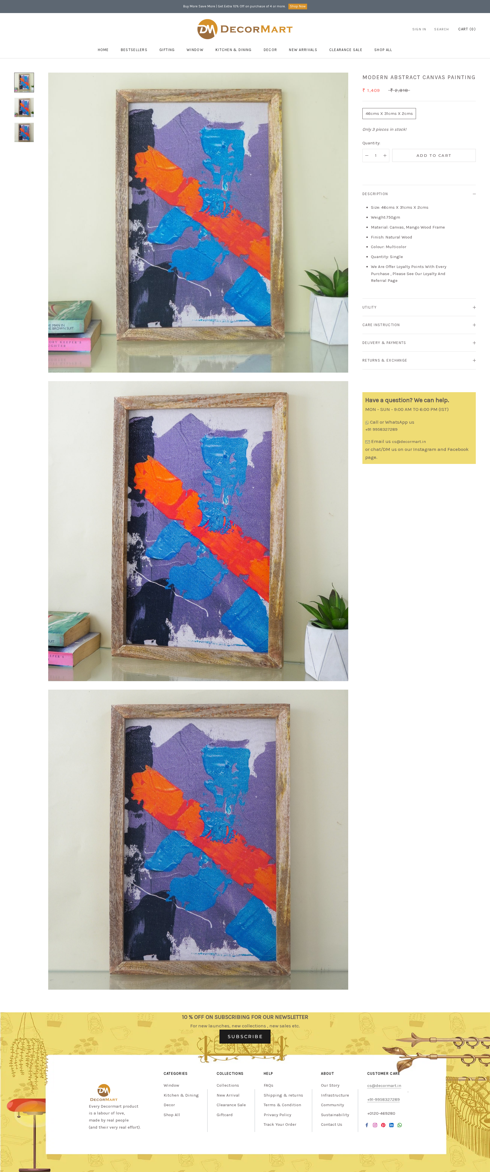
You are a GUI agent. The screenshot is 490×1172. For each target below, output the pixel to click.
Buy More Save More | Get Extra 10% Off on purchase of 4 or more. (234, 6)
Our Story (330, 1085)
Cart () (467, 29)
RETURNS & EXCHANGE (384, 360)
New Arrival (228, 1095)
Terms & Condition (282, 1104)
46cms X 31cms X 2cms (389, 113)
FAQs (268, 1085)
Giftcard (225, 1114)
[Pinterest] (383, 1125)
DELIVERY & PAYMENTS (384, 343)
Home (103, 50)
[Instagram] (375, 1125)
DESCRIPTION (375, 194)
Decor (270, 50)
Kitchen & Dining (234, 50)
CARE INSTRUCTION (381, 325)
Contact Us (331, 1124)
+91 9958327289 (381, 429)
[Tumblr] (400, 1125)
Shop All (172, 1114)
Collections (228, 1085)
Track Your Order (280, 1124)
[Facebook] (367, 1125)
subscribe (245, 1036)
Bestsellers (134, 50)
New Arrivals (303, 50)
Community (332, 1104)
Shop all (383, 50)
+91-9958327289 (383, 1099)
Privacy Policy (277, 1114)
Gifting (167, 50)
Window (195, 50)
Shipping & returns (283, 1095)
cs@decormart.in (409, 441)
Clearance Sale (345, 50)
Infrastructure (335, 1095)
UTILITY (369, 307)
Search (441, 29)
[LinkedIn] (391, 1125)
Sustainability (335, 1114)
